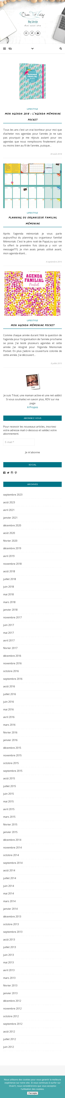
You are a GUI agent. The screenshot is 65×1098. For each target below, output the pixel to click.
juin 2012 (8, 1047)
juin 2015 (8, 793)
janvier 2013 (10, 993)
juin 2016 (8, 701)
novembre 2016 (12, 663)
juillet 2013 (9, 947)
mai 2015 (8, 801)
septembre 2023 (12, 494)
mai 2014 (8, 893)
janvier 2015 (10, 832)
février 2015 (10, 824)
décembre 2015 (12, 748)
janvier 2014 (10, 909)
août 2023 (9, 502)
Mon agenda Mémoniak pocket (33, 325)
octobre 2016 (11, 671)
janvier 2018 (10, 609)
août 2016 (9, 686)
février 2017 (10, 648)
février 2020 (10, 540)
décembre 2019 (12, 548)
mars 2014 (9, 901)
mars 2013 (9, 978)
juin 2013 (8, 955)
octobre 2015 (11, 763)
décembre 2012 (12, 1001)
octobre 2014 (11, 855)
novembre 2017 (12, 617)
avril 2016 (9, 717)
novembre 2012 (12, 1008)
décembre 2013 (12, 916)
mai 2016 (8, 709)
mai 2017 (8, 632)
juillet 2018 (9, 579)
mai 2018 (8, 594)
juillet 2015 (9, 786)
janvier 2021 (10, 517)
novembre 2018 (12, 563)
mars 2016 (9, 724)
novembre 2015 (12, 755)
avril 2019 (9, 556)
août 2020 (9, 533)
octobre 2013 (11, 924)
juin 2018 (8, 586)
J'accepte (32, 1093)
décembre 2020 (12, 525)
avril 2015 (9, 809)
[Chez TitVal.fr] (32, 18)
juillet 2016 (9, 694)
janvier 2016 (10, 740)
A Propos (32, 407)
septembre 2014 (12, 863)
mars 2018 (9, 602)
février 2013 (10, 985)
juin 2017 (8, 625)
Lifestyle (32, 109)
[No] (61, 1086)
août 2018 (9, 571)
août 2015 (9, 778)
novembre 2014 (12, 847)
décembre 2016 (12, 656)
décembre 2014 (12, 840)
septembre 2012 (12, 1024)
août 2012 (9, 1031)
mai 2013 (8, 962)
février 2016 (10, 732)
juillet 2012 (9, 1039)
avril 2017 (9, 640)
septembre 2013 (12, 932)
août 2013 (9, 939)
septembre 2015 (12, 771)
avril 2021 (9, 510)
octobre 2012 (11, 1016)
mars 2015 (9, 816)
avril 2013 (9, 970)
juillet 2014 (9, 878)
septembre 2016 (12, 679)
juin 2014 (8, 886)
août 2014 (9, 870)
